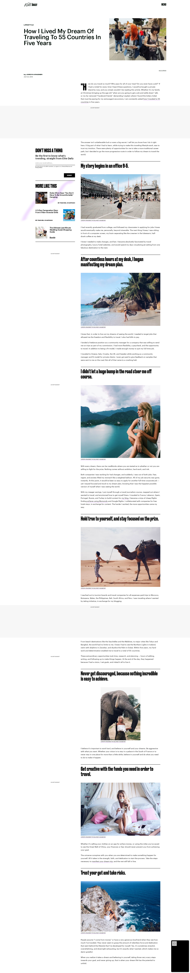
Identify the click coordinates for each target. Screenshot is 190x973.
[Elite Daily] (31, 4)
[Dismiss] (186, 942)
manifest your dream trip (102, 861)
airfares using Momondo (97, 501)
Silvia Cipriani (162, 70)
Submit (69, 175)
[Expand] (173, 942)
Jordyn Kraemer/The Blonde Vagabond (93, 220)
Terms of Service (66, 166)
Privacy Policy (38, 167)
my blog (125, 498)
